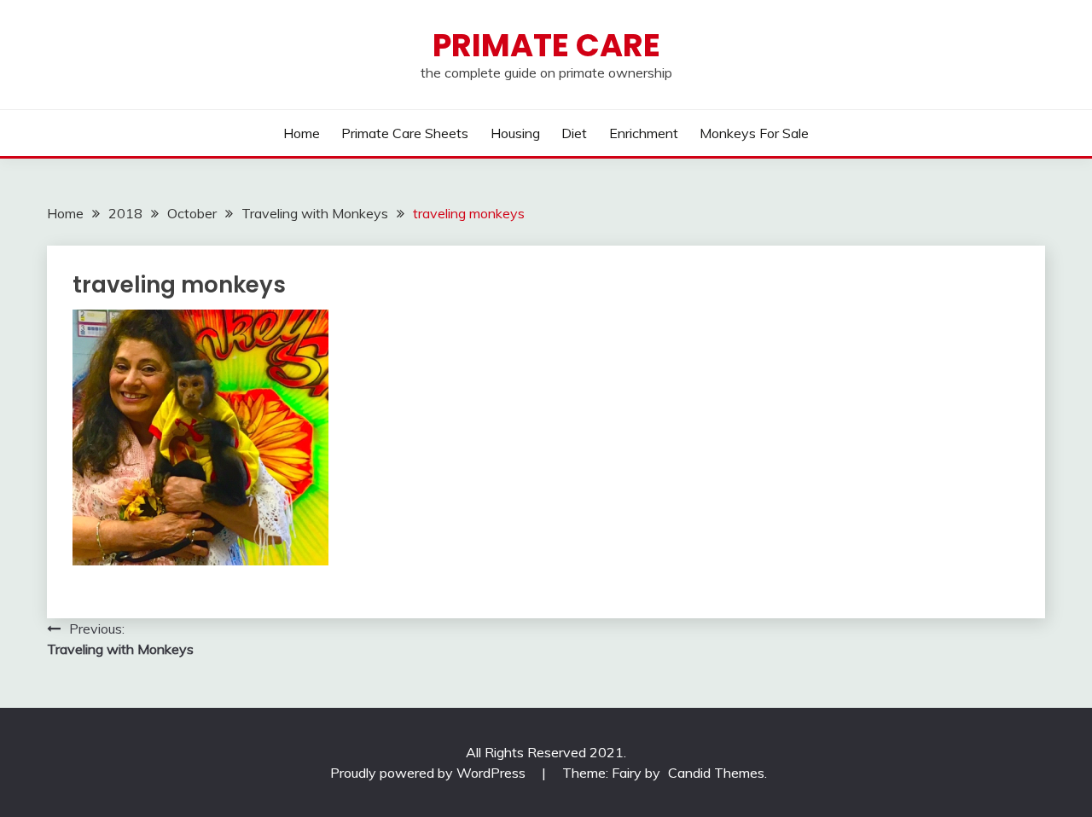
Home (301, 133)
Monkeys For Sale (754, 133)
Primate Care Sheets (404, 133)
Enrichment (643, 133)
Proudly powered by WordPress (429, 772)
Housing (515, 133)
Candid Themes (716, 772)
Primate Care (546, 45)
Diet (574, 133)
